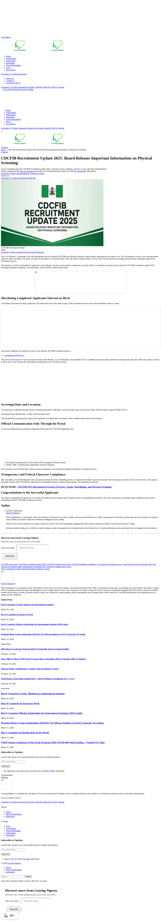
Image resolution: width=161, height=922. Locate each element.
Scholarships (11, 58)
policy (28, 859)
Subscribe (9, 556)
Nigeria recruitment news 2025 (59, 567)
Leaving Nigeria (14, 863)
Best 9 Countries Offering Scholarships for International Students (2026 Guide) (34, 624)
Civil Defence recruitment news (109, 564)
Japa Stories (10, 70)
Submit (28, 876)
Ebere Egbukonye (27, 171)
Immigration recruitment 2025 (34, 567)
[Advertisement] (76, 18)
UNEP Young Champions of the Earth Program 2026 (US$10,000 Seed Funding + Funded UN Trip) (53, 742)
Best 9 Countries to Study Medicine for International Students (27, 605)
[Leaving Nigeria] (30, 89)
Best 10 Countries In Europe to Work (17, 614)
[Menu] (2, 90)
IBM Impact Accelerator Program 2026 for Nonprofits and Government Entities (35, 649)
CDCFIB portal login (9, 564)
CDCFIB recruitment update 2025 (32, 564)
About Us (10, 78)
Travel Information (13, 65)
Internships (10, 63)
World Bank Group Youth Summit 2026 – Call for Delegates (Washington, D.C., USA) (37, 679)
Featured (4, 152)
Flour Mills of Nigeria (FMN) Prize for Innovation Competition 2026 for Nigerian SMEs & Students (43, 659)
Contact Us (10, 81)
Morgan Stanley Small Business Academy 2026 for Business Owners (30, 669)
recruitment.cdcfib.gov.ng (14, 355)
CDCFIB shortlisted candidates (83, 564)
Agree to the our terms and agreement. (22, 859)
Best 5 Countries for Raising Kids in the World (25, 732)
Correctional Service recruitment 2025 (137, 564)
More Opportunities (14, 814)
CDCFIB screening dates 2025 (58, 564)
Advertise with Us (13, 83)
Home (8, 56)
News (8, 68)
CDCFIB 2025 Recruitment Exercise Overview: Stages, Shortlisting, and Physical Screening (64, 487)
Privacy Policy (49, 771)
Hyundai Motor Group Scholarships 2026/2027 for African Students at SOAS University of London (43, 634)
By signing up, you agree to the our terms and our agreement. (34, 771)
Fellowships (11, 61)
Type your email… (8, 548)
